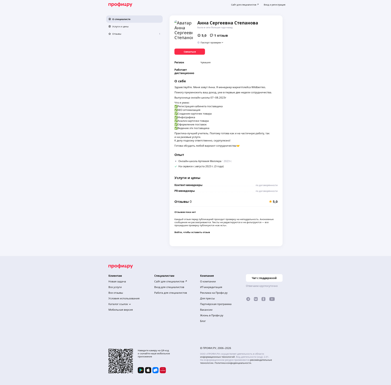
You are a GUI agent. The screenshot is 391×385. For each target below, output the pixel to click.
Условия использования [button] (124, 298)
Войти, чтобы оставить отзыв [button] (192, 232)
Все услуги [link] (115, 287)
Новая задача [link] (117, 281)
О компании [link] (208, 281)
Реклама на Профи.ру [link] (214, 292)
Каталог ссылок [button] (118, 304)
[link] (189, 52)
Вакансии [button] (206, 309)
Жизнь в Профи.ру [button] (211, 315)
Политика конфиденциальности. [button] (233, 362)
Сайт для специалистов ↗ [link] (170, 281)
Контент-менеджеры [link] (188, 185)
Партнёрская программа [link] (216, 304)
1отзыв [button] (221, 35)
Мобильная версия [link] (120, 309)
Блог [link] (203, 321)
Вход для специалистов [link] (169, 287)
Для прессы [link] (207, 298)
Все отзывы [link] (115, 292)
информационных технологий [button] (217, 356)
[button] (134, 19)
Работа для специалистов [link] (170, 292)
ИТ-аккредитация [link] (211, 287)
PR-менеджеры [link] (184, 191)
